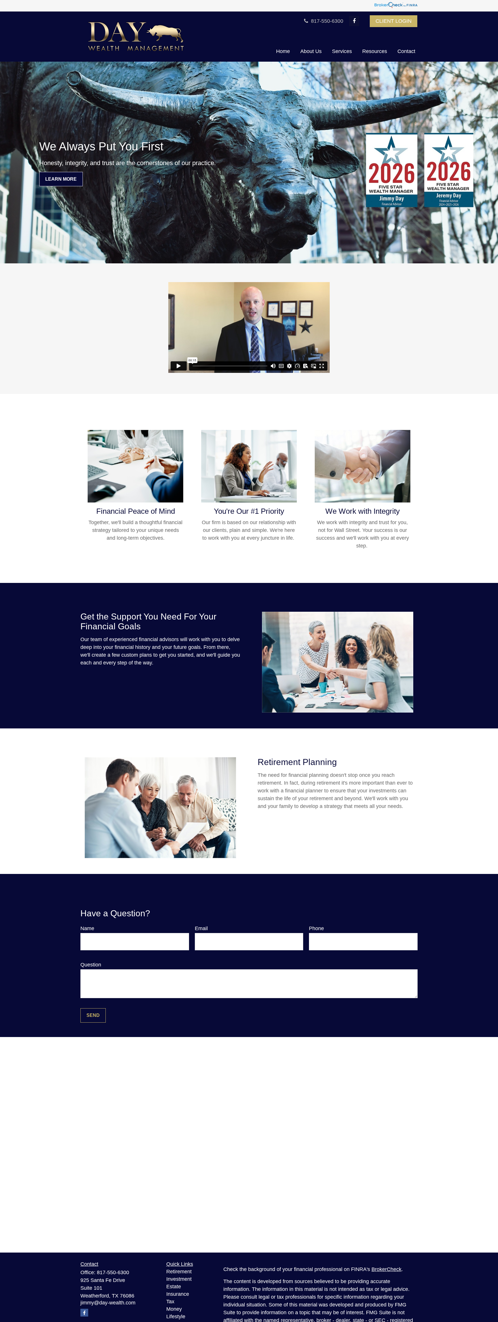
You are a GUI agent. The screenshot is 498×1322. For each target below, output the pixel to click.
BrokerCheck (386, 1269)
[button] (283, 51)
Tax (170, 1301)
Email (201, 928)
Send (93, 1015)
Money (174, 1309)
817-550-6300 (326, 21)
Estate (173, 1286)
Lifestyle (175, 1316)
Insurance (177, 1294)
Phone (316, 928)
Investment (179, 1279)
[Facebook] (354, 21)
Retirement (179, 1271)
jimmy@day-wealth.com (107, 1303)
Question (90, 965)
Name (87, 928)
